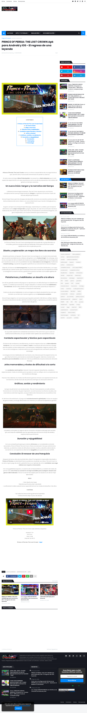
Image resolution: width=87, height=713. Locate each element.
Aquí (40, 542)
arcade (62, 259)
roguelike (71, 304)
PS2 (67, 302)
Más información (25, 705)
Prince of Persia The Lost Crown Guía (30, 124)
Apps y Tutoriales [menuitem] (22, 33)
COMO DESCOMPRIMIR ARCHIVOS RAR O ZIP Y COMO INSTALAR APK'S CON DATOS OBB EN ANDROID (76, 115)
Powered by (67, 685)
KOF (72, 283)
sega (68, 307)
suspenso (63, 312)
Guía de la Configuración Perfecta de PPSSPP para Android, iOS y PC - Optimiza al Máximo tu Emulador (76, 196)
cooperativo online (74, 270)
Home (3, 1)
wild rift (62, 317)
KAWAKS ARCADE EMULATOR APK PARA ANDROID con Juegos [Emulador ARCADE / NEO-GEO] (76, 97)
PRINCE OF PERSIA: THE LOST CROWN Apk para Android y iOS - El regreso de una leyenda (10, 599)
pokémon (75, 299)
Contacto (9, 1)
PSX (76, 302)
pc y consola (70, 296)
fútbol (66, 280)
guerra (67, 283)
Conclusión (30, 139)
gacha (72, 280)
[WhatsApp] (27, 576)
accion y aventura (17, 38)
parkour (63, 296)
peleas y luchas (80, 296)
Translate (72, 691)
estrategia (71, 278)
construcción (64, 270)
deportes (71, 272)
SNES (80, 307)
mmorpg (81, 286)
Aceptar (18, 708)
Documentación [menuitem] (48, 33)
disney (62, 275)
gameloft (78, 280)
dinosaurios (79, 272)
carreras (78, 262)
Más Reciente (65, 179)
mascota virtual (65, 286)
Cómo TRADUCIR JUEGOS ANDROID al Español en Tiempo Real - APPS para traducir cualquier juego (75, 87)
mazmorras (74, 286)
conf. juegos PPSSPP (77, 267)
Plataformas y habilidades (30, 129)
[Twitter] (20, 576)
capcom (72, 262)
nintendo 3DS (64, 294)
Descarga (30, 143)
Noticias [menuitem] (10, 33)
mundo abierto (64, 291)
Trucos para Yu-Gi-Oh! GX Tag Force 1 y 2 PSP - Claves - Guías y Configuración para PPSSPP (76, 142)
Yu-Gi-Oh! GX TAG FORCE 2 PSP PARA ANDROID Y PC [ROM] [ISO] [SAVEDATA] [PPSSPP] (76, 133)
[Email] (31, 576)
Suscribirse (72, 680)
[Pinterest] (23, 576)
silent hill (74, 307)
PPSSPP (62, 302)
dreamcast (77, 275)
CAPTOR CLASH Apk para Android (47, 597)
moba (62, 288)
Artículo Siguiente (52, 649)
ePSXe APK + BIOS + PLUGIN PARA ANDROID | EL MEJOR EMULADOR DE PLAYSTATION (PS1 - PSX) (76, 152)
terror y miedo (71, 312)
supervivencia (64, 310)
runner (62, 307)
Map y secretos (30, 127)
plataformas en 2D (21, 571)
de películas (64, 272)
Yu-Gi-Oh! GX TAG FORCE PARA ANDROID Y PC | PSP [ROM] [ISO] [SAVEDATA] (75, 124)
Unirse (15, 1)
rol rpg (78, 304)
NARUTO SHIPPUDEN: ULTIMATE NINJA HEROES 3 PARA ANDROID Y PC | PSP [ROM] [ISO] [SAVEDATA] (75, 162)
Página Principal (6, 38)
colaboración (70, 265)
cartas (62, 265)
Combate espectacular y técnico (30, 131)
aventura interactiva (72, 259)
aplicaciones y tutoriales (73, 257)
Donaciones (21, 1)
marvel (77, 283)
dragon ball (69, 275)
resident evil (64, 304)
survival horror (73, 310)
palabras (79, 294)
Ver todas (55, 581)
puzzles (81, 302)
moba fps (68, 288)
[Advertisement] (54, 17)
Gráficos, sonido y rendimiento (30, 135)
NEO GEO (73, 291)
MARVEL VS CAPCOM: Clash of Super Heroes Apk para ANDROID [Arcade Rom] (76, 106)
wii (78, 315)
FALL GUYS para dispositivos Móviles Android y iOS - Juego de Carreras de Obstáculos (72, 244)
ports (29, 571)
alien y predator (76, 254)
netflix (79, 291)
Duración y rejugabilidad (31, 137)
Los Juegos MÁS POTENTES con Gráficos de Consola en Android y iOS (29, 598)
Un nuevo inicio (31, 125)
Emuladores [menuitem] (35, 33)
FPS (61, 280)
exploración (80, 278)
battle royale (64, 262)
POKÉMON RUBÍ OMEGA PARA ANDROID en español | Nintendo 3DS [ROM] (76, 171)
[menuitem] (4, 33)
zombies (76, 317)
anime (62, 257)
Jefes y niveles (31, 133)
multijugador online (78, 288)
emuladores (64, 278)
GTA (62, 283)
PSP (71, 302)
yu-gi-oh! (69, 317)
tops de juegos (64, 315)
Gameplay (30, 141)
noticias (72, 294)
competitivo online (65, 267)
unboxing (73, 315)
